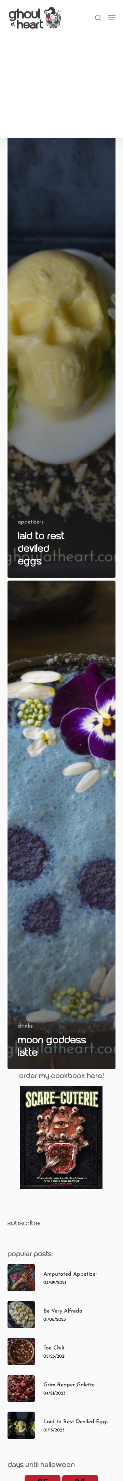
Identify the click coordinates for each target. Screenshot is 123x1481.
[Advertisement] (61, 83)
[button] (111, 17)
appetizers (31, 522)
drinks (25, 1026)
